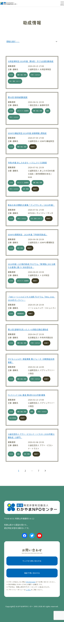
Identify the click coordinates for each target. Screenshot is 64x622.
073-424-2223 (30, 582)
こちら (28, 590)
